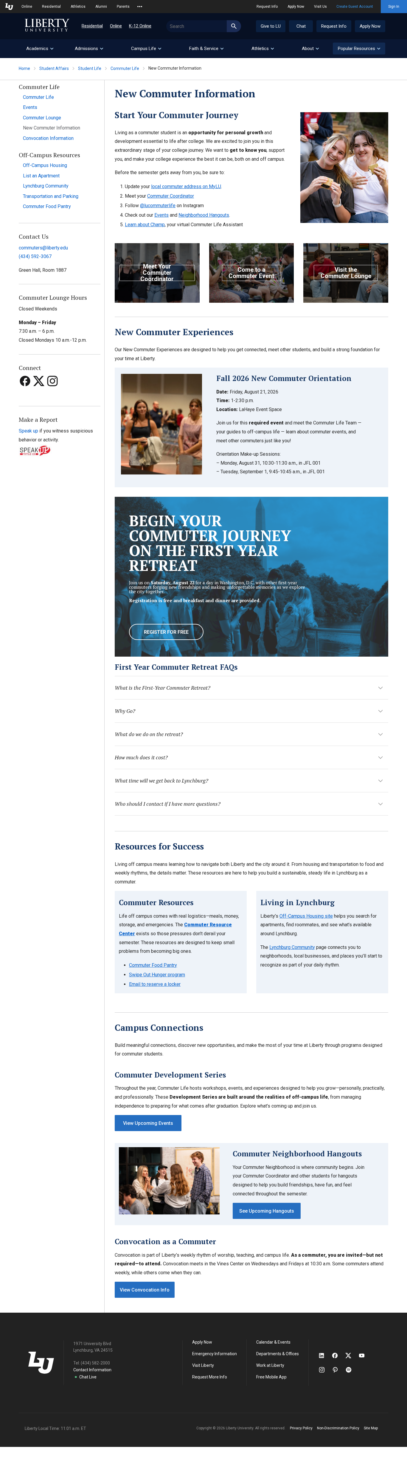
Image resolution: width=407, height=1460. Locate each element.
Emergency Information (214, 1353)
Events (30, 107)
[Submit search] (234, 26)
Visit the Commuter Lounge (346, 272)
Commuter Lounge (42, 118)
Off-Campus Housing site (306, 916)
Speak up (28, 431)
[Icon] (25, 392)
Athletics (78, 6)
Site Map (371, 1428)
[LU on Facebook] (338, 1355)
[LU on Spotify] (351, 1370)
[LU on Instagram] (324, 1370)
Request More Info (209, 1377)
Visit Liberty (203, 1365)
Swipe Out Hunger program (157, 975)
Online (26, 6)
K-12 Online (140, 26)
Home (24, 68)
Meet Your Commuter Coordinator (157, 273)
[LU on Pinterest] (337, 1370)
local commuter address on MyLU (186, 186)
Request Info (267, 6)
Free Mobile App (271, 1377)
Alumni (101, 6)
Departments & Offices (277, 1353)
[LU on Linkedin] (324, 1355)
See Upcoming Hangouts (266, 1211)
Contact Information (92, 1369)
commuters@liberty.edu (43, 248)
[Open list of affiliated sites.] (139, 6)
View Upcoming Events (148, 1123)
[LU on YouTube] (364, 1355)
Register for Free (166, 632)
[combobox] (203, 26)
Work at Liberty (270, 1365)
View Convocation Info (145, 1290)
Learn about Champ (145, 224)
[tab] (39, 48)
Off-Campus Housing (45, 165)
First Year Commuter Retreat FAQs (176, 667)
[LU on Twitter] (351, 1355)
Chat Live (88, 1377)
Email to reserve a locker (155, 984)
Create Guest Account (354, 6)
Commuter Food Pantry (47, 206)
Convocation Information (48, 138)
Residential (51, 6)
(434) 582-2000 (95, 1363)
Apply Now (296, 6)
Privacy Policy (301, 1428)
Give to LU (271, 26)
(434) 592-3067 (35, 256)
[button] (359, 48)
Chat (301, 26)
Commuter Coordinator (170, 196)
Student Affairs (54, 68)
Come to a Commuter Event (251, 272)
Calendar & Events (273, 1342)
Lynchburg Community (46, 186)
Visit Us (320, 6)
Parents (123, 6)
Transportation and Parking (50, 196)
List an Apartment (41, 176)
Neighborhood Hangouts (203, 215)
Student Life (89, 68)
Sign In (393, 6)
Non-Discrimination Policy (338, 1428)
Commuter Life (125, 68)
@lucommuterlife (157, 205)
